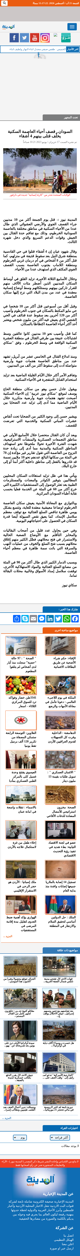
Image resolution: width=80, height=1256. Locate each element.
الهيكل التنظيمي (64, 1239)
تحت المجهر (71, 117)
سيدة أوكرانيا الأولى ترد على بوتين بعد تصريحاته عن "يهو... (19, 1044)
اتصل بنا (69, 1235)
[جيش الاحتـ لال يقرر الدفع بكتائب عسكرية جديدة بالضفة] (20, 1062)
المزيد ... (7, 936)
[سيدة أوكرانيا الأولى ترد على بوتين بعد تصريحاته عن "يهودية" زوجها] (20, 1030)
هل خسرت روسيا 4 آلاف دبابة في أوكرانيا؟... (58, 1044)
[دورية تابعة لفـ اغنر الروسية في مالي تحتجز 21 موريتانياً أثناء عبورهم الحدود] (59, 1094)
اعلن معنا (68, 1244)
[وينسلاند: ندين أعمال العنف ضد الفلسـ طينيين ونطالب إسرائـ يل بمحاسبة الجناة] (20, 1094)
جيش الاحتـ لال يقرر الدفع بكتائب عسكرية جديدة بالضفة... (19, 1077)
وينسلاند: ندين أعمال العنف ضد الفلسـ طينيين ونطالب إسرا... (19, 1108)
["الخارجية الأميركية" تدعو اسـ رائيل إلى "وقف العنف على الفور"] (59, 1062)
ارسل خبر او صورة (62, 1248)
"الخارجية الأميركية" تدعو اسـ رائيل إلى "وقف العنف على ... (58, 1076)
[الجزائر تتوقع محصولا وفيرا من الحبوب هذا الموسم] (20, 966)
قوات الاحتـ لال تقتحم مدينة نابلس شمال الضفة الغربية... (58, 980)
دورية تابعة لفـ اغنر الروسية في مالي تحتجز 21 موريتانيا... (58, 1108)
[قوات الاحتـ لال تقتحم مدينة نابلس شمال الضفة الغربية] (59, 966)
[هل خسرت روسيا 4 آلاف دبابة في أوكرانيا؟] (59, 1030)
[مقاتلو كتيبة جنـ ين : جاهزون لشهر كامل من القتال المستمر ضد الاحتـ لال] (20, 998)
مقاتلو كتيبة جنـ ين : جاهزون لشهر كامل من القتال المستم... (19, 1013)
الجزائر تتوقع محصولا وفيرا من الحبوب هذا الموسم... (19, 980)
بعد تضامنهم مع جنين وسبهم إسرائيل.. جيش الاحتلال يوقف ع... (58, 1013)
